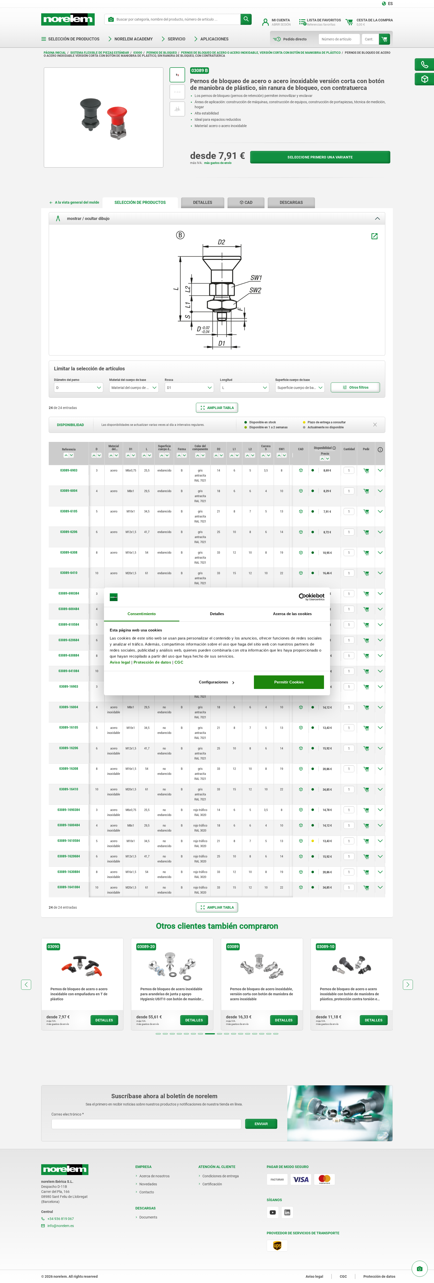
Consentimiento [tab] (142, 614)
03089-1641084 (69, 887)
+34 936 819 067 (60, 1219)
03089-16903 (68, 686)
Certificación (212, 1184)
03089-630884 (69, 655)
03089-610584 (69, 624)
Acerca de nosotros (154, 1176)
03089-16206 (68, 748)
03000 (137, 52)
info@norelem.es (60, 1226)
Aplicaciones (214, 39)
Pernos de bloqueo (161, 52)
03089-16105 (68, 727)
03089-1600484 (69, 825)
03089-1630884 (69, 872)
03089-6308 (68, 552)
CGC (179, 662)
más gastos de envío (218, 163)
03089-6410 (68, 573)
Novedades (148, 1184)
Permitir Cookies (289, 682)
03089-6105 (68, 511)
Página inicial (55, 52)
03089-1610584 (69, 841)
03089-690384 (69, 593)
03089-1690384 (69, 810)
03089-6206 (68, 532)
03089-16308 (68, 769)
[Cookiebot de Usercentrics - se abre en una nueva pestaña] (302, 597)
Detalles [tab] (217, 614)
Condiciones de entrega (220, 1176)
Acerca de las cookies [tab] (292, 614)
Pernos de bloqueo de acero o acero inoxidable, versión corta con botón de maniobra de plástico (261, 52)
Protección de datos (152, 662)
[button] (158, 1033)
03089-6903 (68, 470)
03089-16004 (68, 707)
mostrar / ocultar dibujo (88, 218)
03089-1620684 (69, 856)
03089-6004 (68, 491)
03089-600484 (69, 609)
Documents (148, 1217)
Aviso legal (120, 662)
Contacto (146, 1192)
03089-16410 (68, 789)
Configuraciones (213, 682)
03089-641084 (69, 671)
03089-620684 (69, 640)
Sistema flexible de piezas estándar (99, 52)
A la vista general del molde (77, 202)
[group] (82, 984)
